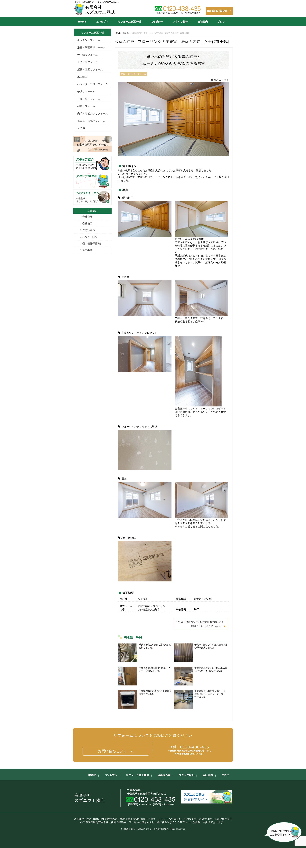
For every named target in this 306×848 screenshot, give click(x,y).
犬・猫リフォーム (87, 54)
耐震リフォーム (86, 106)
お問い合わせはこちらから (206, 626)
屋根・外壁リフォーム (90, 69)
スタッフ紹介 (180, 21)
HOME (82, 21)
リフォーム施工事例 (129, 21)
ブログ (221, 21)
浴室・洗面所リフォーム (91, 47)
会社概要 (87, 216)
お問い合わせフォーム (116, 751)
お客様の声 (156, 21)
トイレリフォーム (87, 62)
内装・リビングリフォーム (92, 113)
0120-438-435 (190, 747)
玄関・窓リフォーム (88, 98)
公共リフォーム (86, 91)
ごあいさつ (88, 230)
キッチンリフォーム (88, 40)
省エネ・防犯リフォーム (91, 120)
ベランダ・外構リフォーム (92, 84)
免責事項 (87, 250)
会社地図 (87, 223)
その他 (81, 128)
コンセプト (102, 21)
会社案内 (203, 21)
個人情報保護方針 (92, 243)
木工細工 (82, 76)
